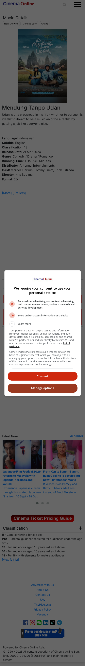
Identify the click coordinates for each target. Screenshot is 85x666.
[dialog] (42, 333)
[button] (42, 324)
